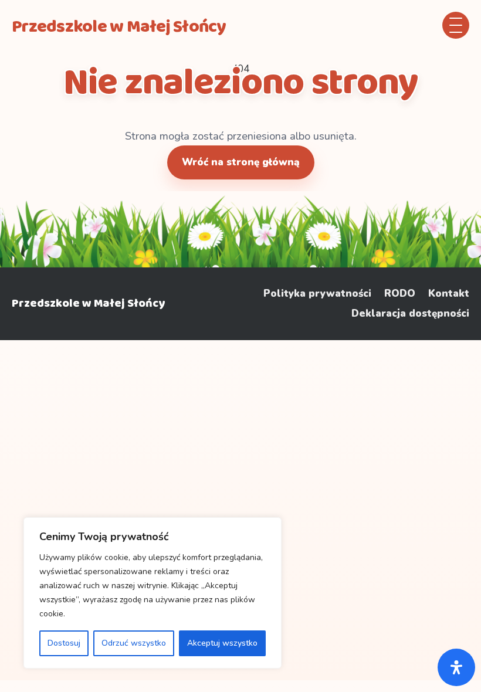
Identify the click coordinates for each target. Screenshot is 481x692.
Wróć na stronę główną (241, 162)
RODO (399, 293)
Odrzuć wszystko (133, 643)
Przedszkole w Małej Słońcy (88, 303)
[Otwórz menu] (455, 25)
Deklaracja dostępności (410, 313)
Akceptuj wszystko (222, 643)
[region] (152, 593)
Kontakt (448, 293)
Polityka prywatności (317, 293)
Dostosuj (64, 643)
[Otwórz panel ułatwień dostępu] (456, 667)
